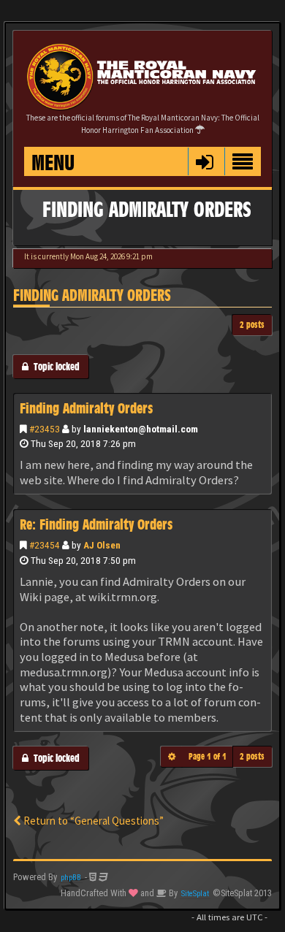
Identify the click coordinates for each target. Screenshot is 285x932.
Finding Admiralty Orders (92, 295)
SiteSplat (195, 893)
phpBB (71, 877)
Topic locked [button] (54, 366)
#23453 (44, 429)
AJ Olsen (102, 545)
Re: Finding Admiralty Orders (96, 524)
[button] (204, 161)
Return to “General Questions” (92, 821)
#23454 (44, 545)
